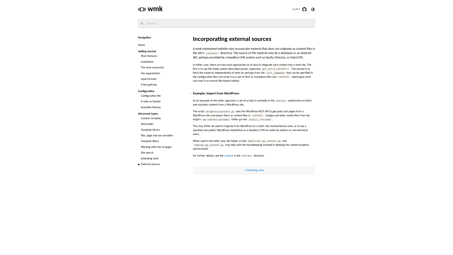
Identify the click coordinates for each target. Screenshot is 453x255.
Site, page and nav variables (157, 135)
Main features (149, 56)
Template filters (150, 141)
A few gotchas (149, 84)
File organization (150, 73)
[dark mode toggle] (313, 9)
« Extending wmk (254, 170)
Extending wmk (149, 158)
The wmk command (152, 67)
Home (141, 45)
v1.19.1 (296, 9)
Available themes (151, 107)
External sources (150, 164)
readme (228, 155)
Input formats (148, 79)
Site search (147, 152)
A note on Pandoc (151, 101)
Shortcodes (147, 124)
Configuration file (151, 96)
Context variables (151, 118)
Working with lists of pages (156, 147)
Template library (150, 130)
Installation (147, 62)
